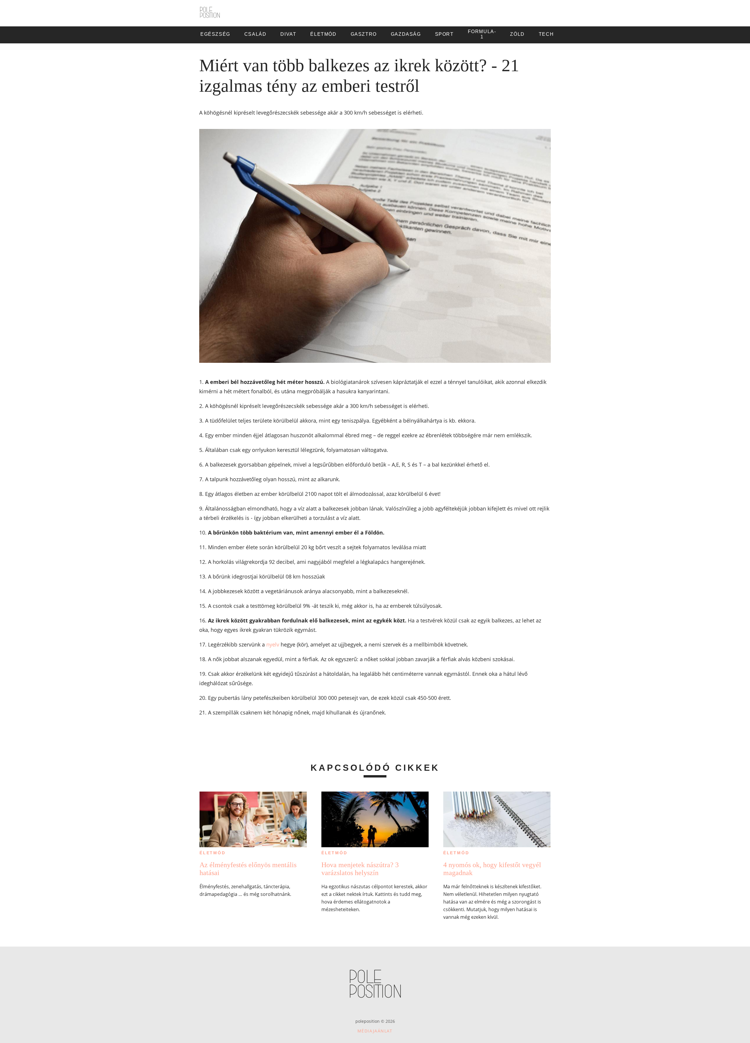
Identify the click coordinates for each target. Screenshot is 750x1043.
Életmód (213, 852)
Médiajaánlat (375, 1031)
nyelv (272, 644)
